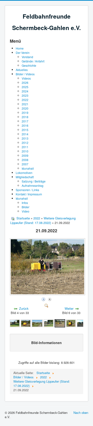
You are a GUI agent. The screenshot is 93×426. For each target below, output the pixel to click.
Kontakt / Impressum (29, 194)
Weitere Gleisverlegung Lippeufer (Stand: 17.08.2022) (43, 220)
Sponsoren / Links (27, 190)
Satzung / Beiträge (34, 181)
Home (20, 48)
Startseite (23, 218)
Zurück (24, 308)
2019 (25, 113)
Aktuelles (22, 70)
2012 (25, 143)
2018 (25, 117)
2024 (25, 91)
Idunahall (28, 168)
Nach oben (80, 412)
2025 (25, 87)
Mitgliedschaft (25, 177)
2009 (25, 155)
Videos (26, 78)
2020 (25, 108)
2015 (25, 130)
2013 (25, 138)
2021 (25, 104)
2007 (25, 164)
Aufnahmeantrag (32, 185)
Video (25, 211)
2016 (25, 125)
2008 (25, 160)
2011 (25, 147)
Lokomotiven (24, 173)
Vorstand (27, 57)
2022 (25, 100)
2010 (25, 151)
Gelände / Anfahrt (33, 61)
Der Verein (23, 53)
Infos (25, 203)
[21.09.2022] (48, 293)
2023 (25, 95)
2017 (25, 121)
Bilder (25, 207)
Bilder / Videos (25, 74)
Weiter (69, 308)
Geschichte (29, 65)
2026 (25, 83)
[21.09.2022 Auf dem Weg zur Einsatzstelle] (15, 323)
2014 (25, 134)
